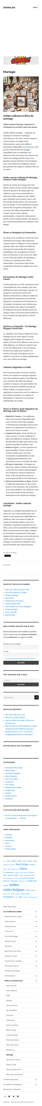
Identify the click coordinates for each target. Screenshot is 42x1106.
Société (8, 793)
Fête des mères (12, 1040)
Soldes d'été (6, 894)
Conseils (32, 865)
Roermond (9, 598)
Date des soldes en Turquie (16, 592)
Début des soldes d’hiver (15, 718)
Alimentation (10, 976)
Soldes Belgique (14, 890)
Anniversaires (11, 1010)
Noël (8, 995)
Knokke (21, 875)
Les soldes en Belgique (12, 1084)
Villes (20, 897)
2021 (19, 861)
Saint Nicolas (11, 986)
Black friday (22, 864)
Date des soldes (11, 779)
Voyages (25, 897)
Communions (11, 1005)
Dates (23, 868)
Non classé (9, 785)
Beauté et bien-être (13, 951)
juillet (16, 875)
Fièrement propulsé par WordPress (22, 1102)
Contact (8, 846)
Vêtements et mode (13, 917)
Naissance (10, 1050)
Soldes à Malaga (11, 595)
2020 (13, 861)
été (37, 897)
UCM (16, 897)
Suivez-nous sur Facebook (17, 746)
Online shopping (7, 878)
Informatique (10, 921)
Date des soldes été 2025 (15, 715)
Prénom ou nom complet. (12, 644)
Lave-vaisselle (11, 612)
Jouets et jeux (10, 941)
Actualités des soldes (17, 810)
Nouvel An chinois (13, 1060)
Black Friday (10, 615)
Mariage (9, 1055)
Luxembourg (27, 875)
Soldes (14, 885)
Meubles (8, 946)
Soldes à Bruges (11, 609)
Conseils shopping (12, 773)
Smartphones (10, 926)
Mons (33, 875)
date (17, 869)
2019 (8, 861)
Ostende (15, 878)
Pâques (9, 1000)
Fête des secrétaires (14, 1074)
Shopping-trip (23, 881)
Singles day (32, 881)
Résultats (6, 881)
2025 (35, 861)
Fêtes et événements (14, 981)
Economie (9, 782)
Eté (21, 872)
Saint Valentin (11, 991)
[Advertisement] (21, 34)
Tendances (8, 897)
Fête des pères (12, 1045)
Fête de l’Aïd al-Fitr (13, 1070)
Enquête (17, 872)
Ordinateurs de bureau (14, 601)
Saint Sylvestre (12, 1025)
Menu (35, 7)
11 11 (4, 861)
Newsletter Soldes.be (12, 1089)
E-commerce (8, 872)
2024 (29, 861)
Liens (7, 843)
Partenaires (10, 840)
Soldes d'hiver (11, 796)
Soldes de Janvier (15, 894)
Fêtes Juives (11, 1065)
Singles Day (10, 790)
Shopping (14, 881)
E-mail (5, 651)
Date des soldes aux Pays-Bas (17, 590)
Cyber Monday (11, 776)
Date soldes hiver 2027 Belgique (18, 606)
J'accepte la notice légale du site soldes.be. (21, 658)
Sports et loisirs (11, 956)
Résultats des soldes (13, 787)
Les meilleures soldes (12, 912)
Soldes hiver (25, 894)
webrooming (32, 897)
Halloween (10, 1020)
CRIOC (5, 869)
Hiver (5, 875)
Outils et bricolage (12, 971)
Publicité (8, 838)
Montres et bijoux (12, 966)
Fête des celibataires (28, 872)
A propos (8, 835)
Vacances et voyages (13, 961)
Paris (19, 878)
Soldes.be (9, 7)
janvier (10, 875)
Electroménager (11, 936)
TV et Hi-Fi (9, 931)
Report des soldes (28, 878)
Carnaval (9, 1015)
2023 (25, 861)
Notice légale (10, 849)
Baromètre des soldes (14, 768)
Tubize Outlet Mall (12, 604)
